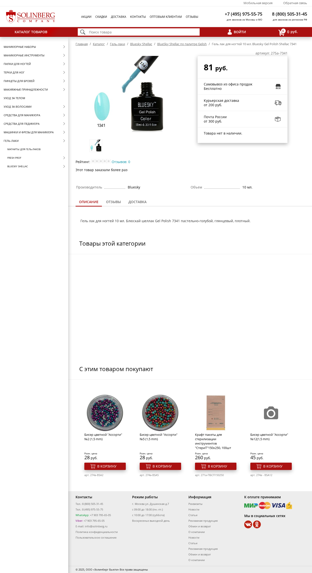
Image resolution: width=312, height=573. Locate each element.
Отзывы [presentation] (113, 201)
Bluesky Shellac (17, 166)
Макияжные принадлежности (26, 89)
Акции (86, 17)
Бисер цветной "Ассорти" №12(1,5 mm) (269, 436)
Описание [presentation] (88, 201)
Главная (82, 44)
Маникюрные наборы (20, 47)
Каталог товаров (31, 32)
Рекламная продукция (203, 520)
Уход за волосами (17, 106)
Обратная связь (295, 3)
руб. (290, 31)
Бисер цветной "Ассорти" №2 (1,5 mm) (103, 436)
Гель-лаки (11, 141)
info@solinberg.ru (96, 526)
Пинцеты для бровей (19, 81)
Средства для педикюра (21, 123)
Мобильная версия (258, 3)
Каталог (99, 44)
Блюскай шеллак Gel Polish (148, 221)
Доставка (118, 17)
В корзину (107, 466)
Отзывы (192, 17)
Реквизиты (195, 504)
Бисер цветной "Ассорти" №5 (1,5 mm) (158, 436)
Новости (193, 509)
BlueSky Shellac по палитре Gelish (182, 44)
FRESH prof (14, 157)
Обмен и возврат (199, 526)
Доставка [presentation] (137, 201)
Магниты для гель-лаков (23, 149)
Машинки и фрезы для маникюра (29, 132)
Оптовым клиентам (166, 17)
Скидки (101, 17)
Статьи (192, 515)
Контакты (138, 17)
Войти (240, 32)
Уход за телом (14, 98)
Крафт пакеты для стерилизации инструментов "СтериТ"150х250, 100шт (213, 441)
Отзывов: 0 (121, 161)
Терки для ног (14, 72)
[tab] (89, 202)
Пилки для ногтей (17, 64)
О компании (196, 532)
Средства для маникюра (22, 115)
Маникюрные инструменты (24, 55)
